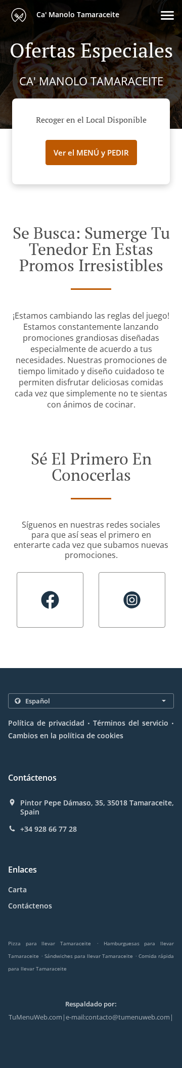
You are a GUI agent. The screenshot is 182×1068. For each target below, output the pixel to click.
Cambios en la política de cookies (65, 735)
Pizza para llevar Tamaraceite (49, 943)
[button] (167, 15)
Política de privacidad (46, 723)
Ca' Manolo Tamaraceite (76, 14)
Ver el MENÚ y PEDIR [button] (91, 152)
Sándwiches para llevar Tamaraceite (88, 955)
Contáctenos (30, 905)
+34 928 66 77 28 (48, 829)
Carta (17, 889)
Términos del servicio (130, 723)
